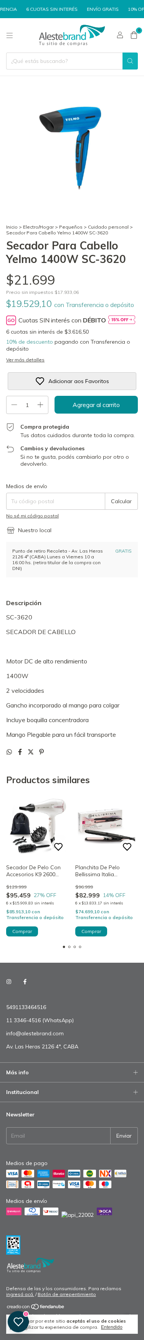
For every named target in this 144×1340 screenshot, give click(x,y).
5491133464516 (26, 1007)
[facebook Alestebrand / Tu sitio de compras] (25, 981)
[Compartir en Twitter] (31, 752)
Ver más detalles (25, 360)
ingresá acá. (20, 1294)
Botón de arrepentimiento (67, 1294)
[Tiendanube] (36, 1308)
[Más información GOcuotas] (121, 320)
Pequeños (71, 227)
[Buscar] (130, 61)
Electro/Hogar (38, 227)
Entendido (111, 1327)
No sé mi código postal (32, 516)
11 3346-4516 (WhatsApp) (40, 1020)
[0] (134, 35)
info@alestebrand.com (35, 1033)
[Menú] (9, 35)
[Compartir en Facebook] (21, 752)
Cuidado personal (108, 227)
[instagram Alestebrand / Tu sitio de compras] (9, 981)
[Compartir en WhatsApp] (10, 752)
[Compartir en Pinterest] (41, 752)
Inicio (12, 227)
